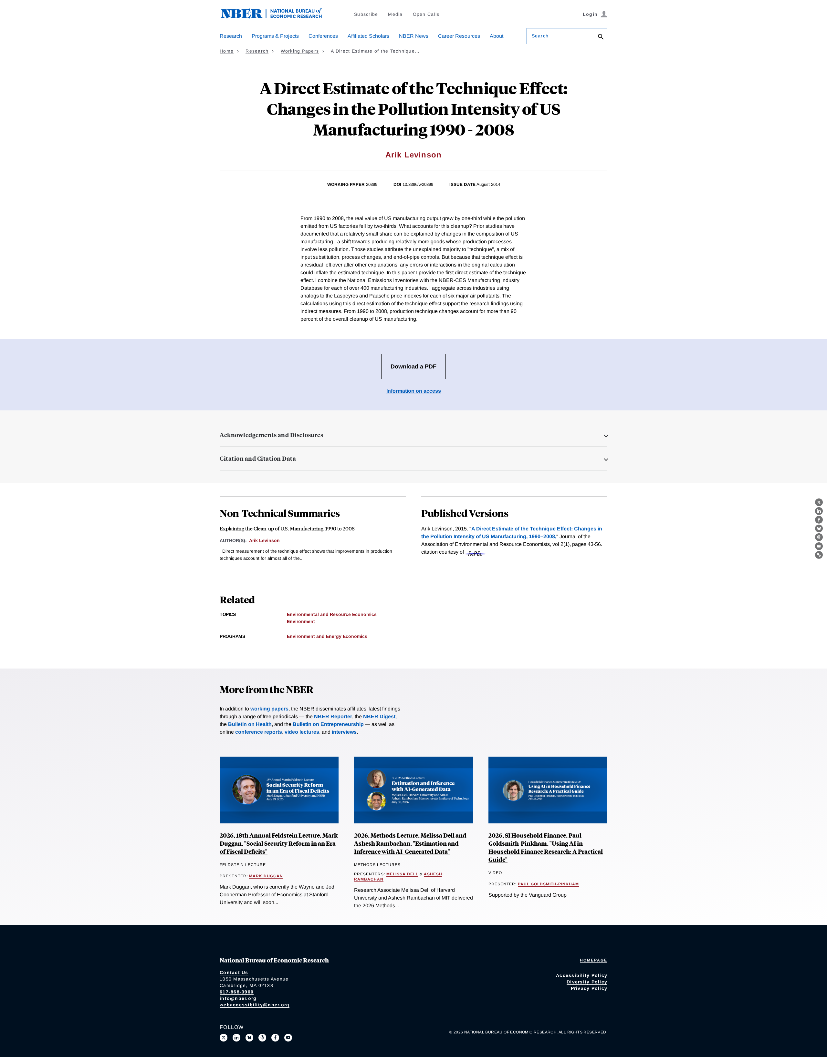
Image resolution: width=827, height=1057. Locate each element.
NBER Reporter (333, 716)
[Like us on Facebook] (275, 1038)
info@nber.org (238, 998)
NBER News (413, 36)
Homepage (593, 960)
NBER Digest (379, 716)
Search (540, 36)
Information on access (413, 391)
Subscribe (366, 14)
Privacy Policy (589, 988)
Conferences (323, 36)
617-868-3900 (237, 991)
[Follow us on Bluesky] (249, 1038)
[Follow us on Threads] (262, 1038)
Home (227, 51)
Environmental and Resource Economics (332, 614)
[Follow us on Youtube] (288, 1038)
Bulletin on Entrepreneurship (328, 724)
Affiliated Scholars (368, 36)
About (496, 36)
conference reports (258, 732)
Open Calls (426, 14)
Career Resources (459, 36)
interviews (344, 732)
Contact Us (234, 972)
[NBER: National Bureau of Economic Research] (276, 17)
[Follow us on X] (223, 1038)
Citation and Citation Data (258, 458)
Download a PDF (413, 366)
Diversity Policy (587, 981)
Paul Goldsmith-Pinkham (548, 884)
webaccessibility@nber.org (254, 1004)
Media (395, 14)
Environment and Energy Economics (327, 636)
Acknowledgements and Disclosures (271, 435)
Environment (301, 621)
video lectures (302, 732)
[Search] (601, 37)
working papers (269, 708)
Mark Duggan (266, 876)
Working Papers (300, 51)
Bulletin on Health (250, 724)
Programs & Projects (275, 36)
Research (231, 36)
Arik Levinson (413, 154)
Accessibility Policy (581, 975)
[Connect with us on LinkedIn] (236, 1038)
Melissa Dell (402, 874)
